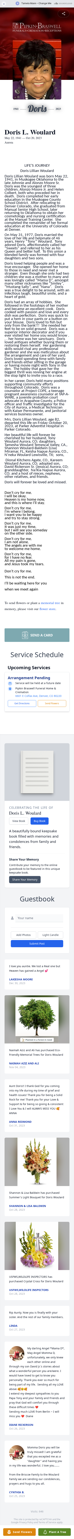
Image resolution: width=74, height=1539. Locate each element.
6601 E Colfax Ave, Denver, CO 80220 (38, 696)
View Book (18, 821)
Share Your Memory (24, 879)
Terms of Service (47, 1522)
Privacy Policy (26, 1522)
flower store (47, 608)
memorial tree (50, 602)
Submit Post (37, 943)
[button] (37, 1019)
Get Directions (22, 703)
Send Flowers (52, 703)
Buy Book (39, 821)
